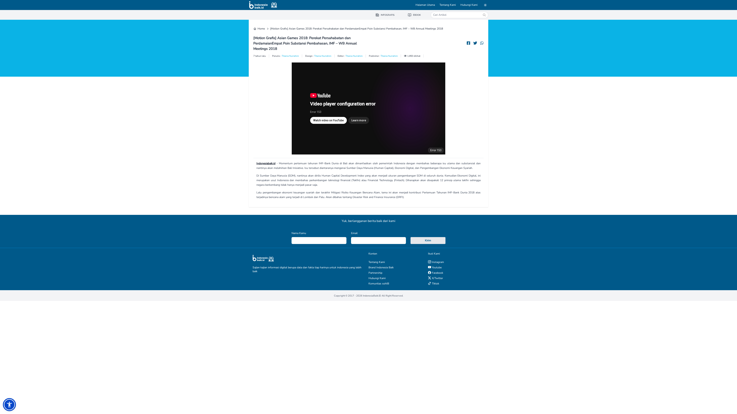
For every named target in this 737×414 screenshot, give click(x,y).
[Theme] (485, 5)
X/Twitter (437, 278)
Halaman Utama (425, 5)
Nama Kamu (299, 233)
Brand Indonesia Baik (381, 267)
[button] (9, 404)
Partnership (375, 273)
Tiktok (435, 283)
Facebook (437, 273)
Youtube (436, 267)
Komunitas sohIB (378, 283)
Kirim (428, 240)
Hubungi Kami (469, 5)
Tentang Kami (448, 5)
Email (354, 233)
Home (261, 28)
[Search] (484, 14)
